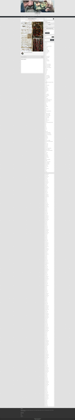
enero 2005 (46, 366)
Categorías (46, 21)
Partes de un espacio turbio (48, 148)
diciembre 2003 (46, 381)
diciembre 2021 (46, 194)
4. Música (46, 42)
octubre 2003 (46, 383)
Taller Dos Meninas (47, 162)
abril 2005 (46, 363)
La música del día (47, 117)
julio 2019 (46, 221)
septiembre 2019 (47, 219)
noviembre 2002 (47, 395)
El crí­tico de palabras (47, 76)
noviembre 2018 (46, 230)
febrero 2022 (46, 192)
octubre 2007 (46, 329)
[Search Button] (37, 15)
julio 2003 (46, 386)
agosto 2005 (46, 358)
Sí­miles (46, 158)
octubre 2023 (46, 183)
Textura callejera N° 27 (32, 18)
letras (45, 123)
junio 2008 (46, 320)
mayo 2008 (46, 321)
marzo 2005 (46, 364)
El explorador (46, 78)
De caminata (46, 69)
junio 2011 (46, 287)
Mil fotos (46, 139)
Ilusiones (46, 105)
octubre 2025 (46, 175)
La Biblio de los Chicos (47, 113)
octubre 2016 (46, 250)
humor (45, 103)
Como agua (46, 58)
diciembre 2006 (46, 340)
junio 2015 (46, 256)
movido (46, 142)
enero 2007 (46, 339)
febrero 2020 (46, 213)
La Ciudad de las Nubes (47, 115)
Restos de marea (47, 157)
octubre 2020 (46, 205)
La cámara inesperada (47, 114)
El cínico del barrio (47, 75)
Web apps (46, 171)
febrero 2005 (46, 365)
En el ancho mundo (47, 85)
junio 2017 (46, 247)
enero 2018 (46, 241)
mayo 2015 (46, 257)
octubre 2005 (46, 356)
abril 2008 (46, 322)
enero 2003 (46, 393)
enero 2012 (46, 284)
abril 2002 (46, 403)
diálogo (46, 73)
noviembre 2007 (47, 328)
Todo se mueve (46, 166)
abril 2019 (46, 224)
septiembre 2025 (47, 176)
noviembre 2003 (47, 382)
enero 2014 (46, 267)
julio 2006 (46, 346)
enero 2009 (46, 312)
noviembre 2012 (46, 276)
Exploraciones (46, 89)
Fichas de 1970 (46, 90)
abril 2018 (46, 238)
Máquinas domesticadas (47, 132)
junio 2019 (46, 222)
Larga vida (46, 121)
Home (21, 414)
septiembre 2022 (47, 187)
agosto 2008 (46, 318)
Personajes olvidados (47, 149)
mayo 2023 (46, 185)
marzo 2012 (46, 282)
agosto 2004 (46, 372)
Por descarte (46, 152)
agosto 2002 (46, 399)
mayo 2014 (46, 264)
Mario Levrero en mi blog (48, 133)
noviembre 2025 (46, 174)
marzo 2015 (46, 259)
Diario (45, 74)
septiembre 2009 (47, 309)
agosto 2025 (46, 177)
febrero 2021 (46, 203)
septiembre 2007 (47, 330)
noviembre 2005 (47, 355)
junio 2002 (46, 401)
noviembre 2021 (46, 195)
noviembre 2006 (47, 341)
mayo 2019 (46, 223)
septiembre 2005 (47, 357)
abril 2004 (46, 376)
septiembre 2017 (47, 246)
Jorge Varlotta (46, 108)
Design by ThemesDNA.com (37, 419)
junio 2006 (46, 347)
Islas (45, 107)
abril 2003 (46, 390)
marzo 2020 (46, 212)
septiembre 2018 (47, 232)
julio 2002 (46, 400)
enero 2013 (46, 275)
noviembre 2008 (47, 314)
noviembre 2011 (46, 285)
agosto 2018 (46, 233)
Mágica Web (46, 131)
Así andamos (46, 47)
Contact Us (22, 416)
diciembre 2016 (46, 248)
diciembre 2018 (46, 229)
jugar (45, 112)
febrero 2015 (46, 260)
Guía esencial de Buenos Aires (48, 99)
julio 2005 (46, 359)
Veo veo (46, 169)
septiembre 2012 (47, 278)
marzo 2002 (46, 404)
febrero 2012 (46, 283)
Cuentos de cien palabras (48, 64)
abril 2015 (46, 258)
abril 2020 (46, 211)
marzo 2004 (46, 377)
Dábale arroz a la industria (48, 67)
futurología (46, 96)
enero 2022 (46, 193)
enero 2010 (46, 304)
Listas (45, 126)
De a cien (46, 68)
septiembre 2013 (47, 269)
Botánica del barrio (47, 51)
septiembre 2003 (47, 384)
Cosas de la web (47, 59)
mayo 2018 (46, 237)
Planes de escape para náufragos (48, 150)
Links (45, 125)
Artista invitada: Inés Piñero (48, 46)
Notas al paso (46, 143)
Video (45, 170)
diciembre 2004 (46, 367)
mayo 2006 (46, 348)
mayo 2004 (46, 375)
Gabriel (46, 97)
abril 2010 (46, 301)
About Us (22, 415)
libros (45, 124)
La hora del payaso (47, 116)
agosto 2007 (46, 331)
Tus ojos (46, 167)
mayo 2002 (46, 402)
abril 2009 (46, 310)
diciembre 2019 (46, 215)
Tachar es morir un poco (47, 161)
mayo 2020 (46, 210)
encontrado (46, 87)
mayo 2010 (46, 300)
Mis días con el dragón (47, 140)
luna (45, 130)
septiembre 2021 (47, 196)
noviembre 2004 (47, 368)
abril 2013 (46, 273)
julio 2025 (46, 178)
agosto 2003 (46, 385)
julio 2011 (46, 286)
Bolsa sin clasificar (47, 50)
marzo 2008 (46, 323)
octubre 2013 (46, 268)
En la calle (46, 86)
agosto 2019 (46, 220)
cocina (45, 55)
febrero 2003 (46, 392)
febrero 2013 (46, 274)
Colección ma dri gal (47, 56)
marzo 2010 (46, 302)
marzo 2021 (46, 202)
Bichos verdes (46, 49)
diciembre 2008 (46, 313)
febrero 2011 (46, 291)
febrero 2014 (46, 266)
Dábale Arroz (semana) (47, 66)
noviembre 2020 (47, 204)
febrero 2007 (46, 338)
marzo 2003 (46, 391)
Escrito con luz (46, 88)
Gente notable (46, 98)
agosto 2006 (46, 345)
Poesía (45, 151)
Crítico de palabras (47, 60)
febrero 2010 (46, 303)
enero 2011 (46, 292)
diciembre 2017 (46, 242)
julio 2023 (46, 184)
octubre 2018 (46, 231)
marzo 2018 (46, 239)
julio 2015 (46, 255)
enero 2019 (46, 228)
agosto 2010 (46, 296)
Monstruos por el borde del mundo (49, 141)
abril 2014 (46, 265)
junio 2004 (46, 374)
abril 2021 (46, 201)
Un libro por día (47, 168)
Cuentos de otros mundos (48, 65)
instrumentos (46, 106)
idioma (46, 104)
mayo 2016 (46, 251)
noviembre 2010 (46, 293)
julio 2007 (46, 332)
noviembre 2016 (46, 249)
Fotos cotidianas (47, 94)
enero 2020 (46, 214)
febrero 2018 (46, 240)
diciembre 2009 (46, 305)
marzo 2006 (46, 350)
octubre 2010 (46, 294)
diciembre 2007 (46, 327)
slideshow (46, 160)
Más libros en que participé (48, 134)
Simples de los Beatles (47, 159)
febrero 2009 (46, 311)
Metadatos (46, 135)
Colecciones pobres (47, 57)
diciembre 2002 (46, 394)
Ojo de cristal (46, 144)
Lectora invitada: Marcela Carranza (49, 122)
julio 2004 (46, 373)
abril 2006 (46, 349)
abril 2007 (46, 336)
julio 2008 (46, 319)
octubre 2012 (46, 277)
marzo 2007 (46, 337)
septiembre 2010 (47, 295)
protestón (46, 153)
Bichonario (46, 48)
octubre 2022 (46, 186)
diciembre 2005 (46, 354)
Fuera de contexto (47, 95)
